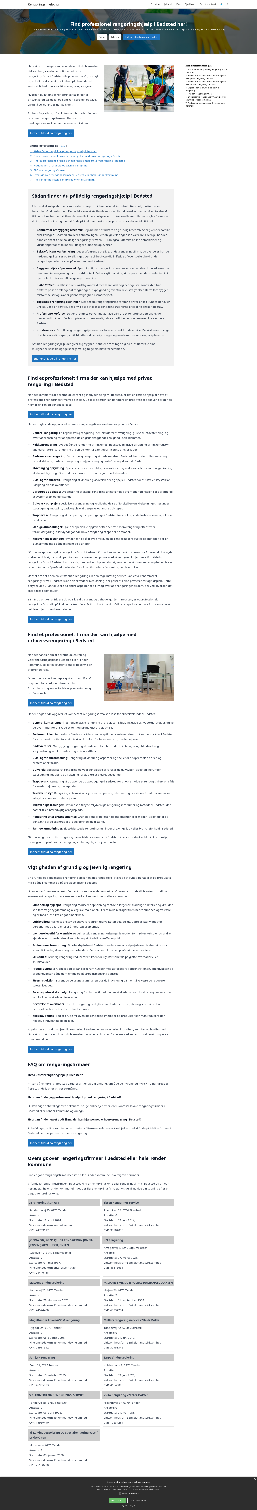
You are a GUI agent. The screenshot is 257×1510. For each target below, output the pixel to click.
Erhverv (115, 37)
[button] (130, 1493)
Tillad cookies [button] (117, 1500)
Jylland (168, 4)
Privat (102, 37)
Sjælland (190, 4)
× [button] (255, 1479)
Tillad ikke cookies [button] (138, 1500)
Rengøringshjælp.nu (43, 4)
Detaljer (157, 1489)
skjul (63, 145)
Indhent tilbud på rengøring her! (141, 37)
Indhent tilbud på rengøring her (51, 133)
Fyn (178, 4)
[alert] (128, 1493)
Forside (155, 4)
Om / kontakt (208, 4)
